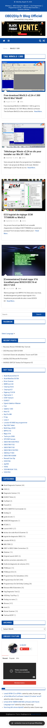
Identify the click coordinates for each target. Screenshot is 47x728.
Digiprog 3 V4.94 (9, 392)
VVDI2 (6, 467)
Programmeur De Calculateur (14, 576)
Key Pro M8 (8, 414)
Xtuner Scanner (9, 611)
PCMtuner (7, 568)
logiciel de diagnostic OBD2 (13, 536)
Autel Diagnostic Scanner (12, 485)
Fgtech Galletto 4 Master (12, 403)
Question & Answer (23, 9)
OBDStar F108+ (9, 453)
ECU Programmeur (36, 6)
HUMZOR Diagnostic (11, 521)
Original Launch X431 (11, 556)
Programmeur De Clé (15, 7)
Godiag (6, 513)
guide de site (8, 517)
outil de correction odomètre (13, 560)
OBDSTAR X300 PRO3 (11, 442)
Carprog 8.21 (8, 389)
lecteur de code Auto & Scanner (15, 532)
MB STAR (7, 544)
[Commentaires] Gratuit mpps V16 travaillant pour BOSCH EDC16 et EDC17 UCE (21, 282)
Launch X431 (8, 528)
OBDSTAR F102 (9, 444)
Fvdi (5, 406)
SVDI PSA (7, 461)
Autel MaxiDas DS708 (11, 378)
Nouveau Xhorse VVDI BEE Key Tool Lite (16, 347)
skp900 (6, 464)
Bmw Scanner (9, 381)
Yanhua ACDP (9, 615)
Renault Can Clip (9, 458)
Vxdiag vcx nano (9, 599)
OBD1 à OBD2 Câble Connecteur (15, 548)
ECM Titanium (9, 398)
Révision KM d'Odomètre (12, 588)
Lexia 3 (6, 420)
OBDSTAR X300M (10, 456)
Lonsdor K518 (8, 540)
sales (21, 101)
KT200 (6, 525)
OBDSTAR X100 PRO (11, 450)
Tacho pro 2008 (9, 436)
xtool (5, 607)
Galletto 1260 (8, 409)
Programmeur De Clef (11, 580)
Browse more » (20, 683)
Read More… (38, 111)
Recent (5, 658)
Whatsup (8, 6)
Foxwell (6, 505)
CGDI (5, 489)
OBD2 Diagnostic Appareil (20, 6)
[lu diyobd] (13, 648)
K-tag (6, 417)
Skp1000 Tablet (9, 425)
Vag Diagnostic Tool (10, 591)
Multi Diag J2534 (9, 428)
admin (23, 158)
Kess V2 (6, 411)
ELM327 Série (8, 497)
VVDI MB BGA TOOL (10, 469)
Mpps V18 (7, 434)
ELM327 (6, 400)
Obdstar (6, 552)
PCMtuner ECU (9, 572)
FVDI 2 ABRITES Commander (14, 509)
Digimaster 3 (8, 395)
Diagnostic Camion (10, 493)
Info (17, 658)
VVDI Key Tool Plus (10, 595)
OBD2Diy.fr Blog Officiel (23, 16)
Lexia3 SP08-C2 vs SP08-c (13, 693)
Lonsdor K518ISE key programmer (15, 423)
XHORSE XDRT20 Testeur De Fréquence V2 (18, 362)
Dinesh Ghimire (36, 714)
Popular (12, 658)
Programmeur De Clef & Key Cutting (16, 584)
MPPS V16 (7, 431)
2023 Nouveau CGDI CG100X (13, 351)
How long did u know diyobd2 (14, 707)
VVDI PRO (7, 472)
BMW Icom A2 (8, 384)
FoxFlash (7, 501)
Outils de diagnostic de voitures (14, 564)
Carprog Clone (9, 387)
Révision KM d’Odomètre (30, 7)
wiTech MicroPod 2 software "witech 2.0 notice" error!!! (22, 696)
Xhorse (6, 603)
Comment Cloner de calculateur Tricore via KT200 (20, 355)
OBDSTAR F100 (9, 447)
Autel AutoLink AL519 (11, 376)
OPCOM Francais (9, 439)
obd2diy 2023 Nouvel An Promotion (15, 359)
